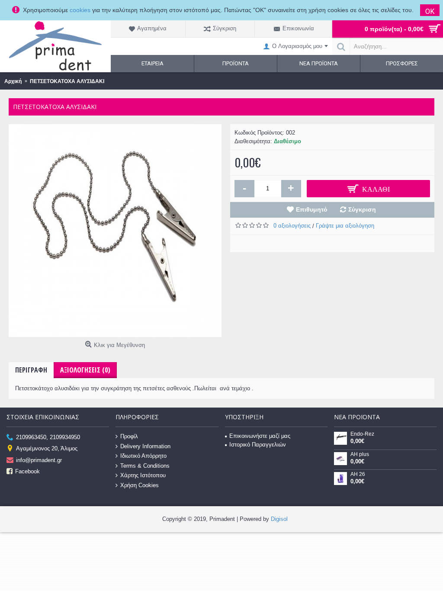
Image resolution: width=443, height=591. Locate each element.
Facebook (27, 471)
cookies (80, 9)
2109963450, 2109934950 (48, 437)
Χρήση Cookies (139, 485)
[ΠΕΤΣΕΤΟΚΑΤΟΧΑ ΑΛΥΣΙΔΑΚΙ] (115, 230)
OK (429, 11)
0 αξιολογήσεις (292, 225)
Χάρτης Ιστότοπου (143, 475)
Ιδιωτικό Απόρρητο (143, 456)
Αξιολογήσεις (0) (85, 370)
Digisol (279, 519)
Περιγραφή (31, 370)
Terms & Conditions (145, 465)
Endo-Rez (362, 434)
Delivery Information (145, 446)
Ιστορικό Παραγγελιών (257, 444)
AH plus (359, 454)
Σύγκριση (362, 209)
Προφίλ (129, 436)
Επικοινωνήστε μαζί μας (259, 436)
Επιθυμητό (311, 209)
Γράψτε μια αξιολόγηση (345, 225)
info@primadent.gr (39, 459)
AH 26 (357, 474)
